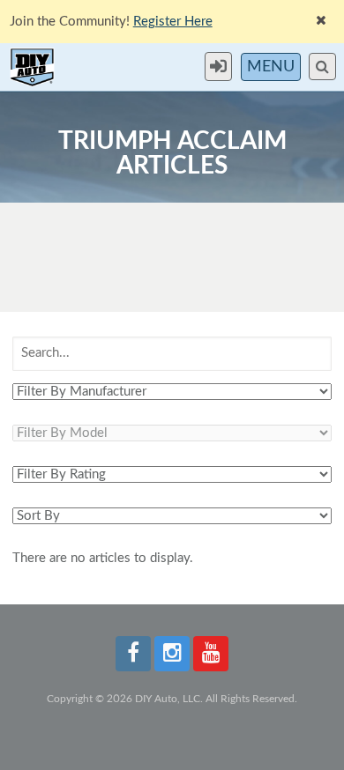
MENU (271, 67)
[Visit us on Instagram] (172, 653)
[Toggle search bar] (322, 66)
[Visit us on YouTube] (210, 653)
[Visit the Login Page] (223, 66)
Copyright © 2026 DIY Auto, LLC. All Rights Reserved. (172, 698)
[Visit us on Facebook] (133, 653)
